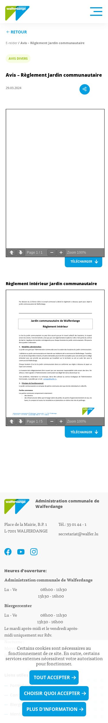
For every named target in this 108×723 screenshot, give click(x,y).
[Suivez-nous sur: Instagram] (33, 552)
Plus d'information (51, 709)
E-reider (11, 43)
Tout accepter (52, 677)
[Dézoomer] (52, 252)
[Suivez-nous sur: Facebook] (8, 552)
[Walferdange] (20, 11)
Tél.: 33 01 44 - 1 (72, 524)
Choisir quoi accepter (52, 693)
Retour (19, 32)
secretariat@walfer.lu (78, 533)
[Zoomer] (61, 252)
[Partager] (84, 89)
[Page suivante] (20, 252)
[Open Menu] (96, 11)
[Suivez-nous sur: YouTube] (20, 552)
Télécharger (81, 261)
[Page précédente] (11, 252)
